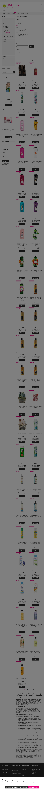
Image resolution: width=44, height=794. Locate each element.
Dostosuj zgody (23, 787)
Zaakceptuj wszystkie (33, 787)
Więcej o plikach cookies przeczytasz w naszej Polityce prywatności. (13, 784)
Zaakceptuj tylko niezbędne (12, 787)
